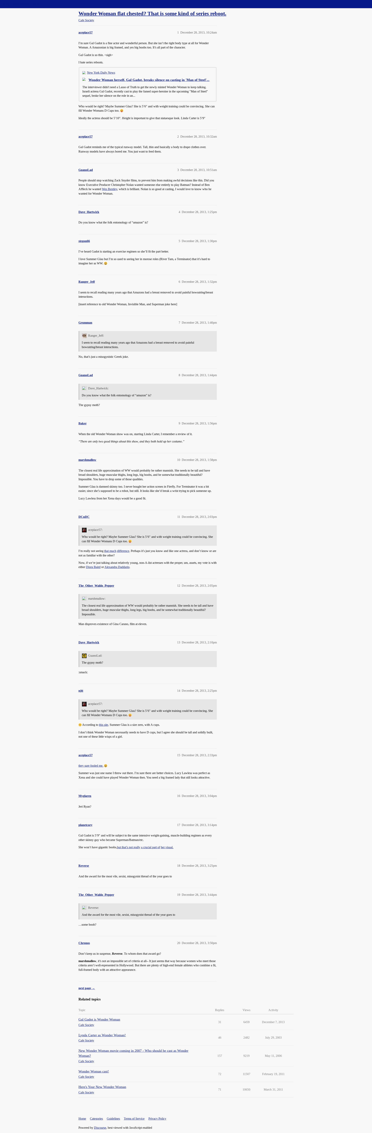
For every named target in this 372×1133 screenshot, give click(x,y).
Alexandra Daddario (116, 567)
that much (110, 551)
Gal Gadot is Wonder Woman (99, 1019)
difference (123, 551)
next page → (86, 988)
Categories (96, 1118)
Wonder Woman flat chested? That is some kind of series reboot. (152, 13)
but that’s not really (128, 847)
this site (103, 724)
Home (82, 1118)
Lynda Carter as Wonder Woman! (102, 1035)
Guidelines (113, 1118)
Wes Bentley (109, 189)
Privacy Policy (157, 1118)
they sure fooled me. (90, 765)
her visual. (167, 847)
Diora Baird (93, 567)
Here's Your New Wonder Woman (102, 1087)
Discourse (100, 1127)
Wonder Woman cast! (93, 1071)
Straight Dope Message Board (20, 4)
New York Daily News (101, 72)
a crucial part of (150, 847)
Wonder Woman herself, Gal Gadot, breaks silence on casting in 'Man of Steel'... (149, 80)
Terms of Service (134, 1118)
